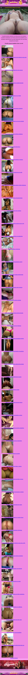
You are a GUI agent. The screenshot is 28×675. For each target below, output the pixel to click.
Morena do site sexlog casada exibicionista (14, 274)
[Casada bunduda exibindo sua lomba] (14, 22)
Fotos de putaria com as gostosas (14, 325)
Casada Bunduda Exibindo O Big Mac (14, 530)
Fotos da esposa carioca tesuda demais (14, 198)
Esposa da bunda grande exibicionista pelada (14, 364)
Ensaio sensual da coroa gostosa (14, 210)
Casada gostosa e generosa (14, 249)
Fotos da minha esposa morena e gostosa (14, 159)
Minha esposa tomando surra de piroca (14, 402)
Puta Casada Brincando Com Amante (14, 568)
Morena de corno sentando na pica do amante (14, 121)
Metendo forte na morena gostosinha (14, 440)
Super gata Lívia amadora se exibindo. (14, 607)
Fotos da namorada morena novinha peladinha (14, 428)
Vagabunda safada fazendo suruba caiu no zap (14, 223)
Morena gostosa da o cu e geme (14, 95)
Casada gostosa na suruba (14, 453)
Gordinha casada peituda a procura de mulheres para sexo (14, 57)
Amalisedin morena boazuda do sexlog (14, 261)
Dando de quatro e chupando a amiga (14, 415)
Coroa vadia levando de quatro (14, 581)
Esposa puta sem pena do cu (14, 146)
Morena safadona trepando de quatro (14, 504)
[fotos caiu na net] (14, 674)
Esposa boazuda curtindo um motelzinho (14, 236)
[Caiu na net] (14, 3)
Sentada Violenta (14, 658)
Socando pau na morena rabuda (14, 300)
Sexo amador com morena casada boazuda (14, 82)
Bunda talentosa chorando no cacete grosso (14, 517)
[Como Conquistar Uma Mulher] (14, 664)
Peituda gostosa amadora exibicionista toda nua (14, 645)
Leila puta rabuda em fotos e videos (14, 466)
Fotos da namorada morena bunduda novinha (14, 338)
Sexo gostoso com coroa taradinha (14, 632)
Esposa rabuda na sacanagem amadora (14, 108)
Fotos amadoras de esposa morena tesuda (14, 313)
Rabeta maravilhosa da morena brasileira (14, 555)
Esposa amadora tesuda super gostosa (14, 287)
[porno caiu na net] (14, 673)
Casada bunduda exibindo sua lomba (12, 7)
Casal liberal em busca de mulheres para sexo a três (14, 543)
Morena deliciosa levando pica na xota (14, 172)
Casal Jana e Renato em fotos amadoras (14, 134)
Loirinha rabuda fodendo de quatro (14, 376)
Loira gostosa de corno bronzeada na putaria (14, 491)
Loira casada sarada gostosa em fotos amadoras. (14, 594)
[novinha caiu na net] (14, 671)
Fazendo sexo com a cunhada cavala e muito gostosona (14, 185)
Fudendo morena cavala (14, 389)
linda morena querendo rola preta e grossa (14, 479)
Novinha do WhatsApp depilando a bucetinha (14, 351)
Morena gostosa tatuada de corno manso (14, 70)
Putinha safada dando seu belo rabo (14, 619)
